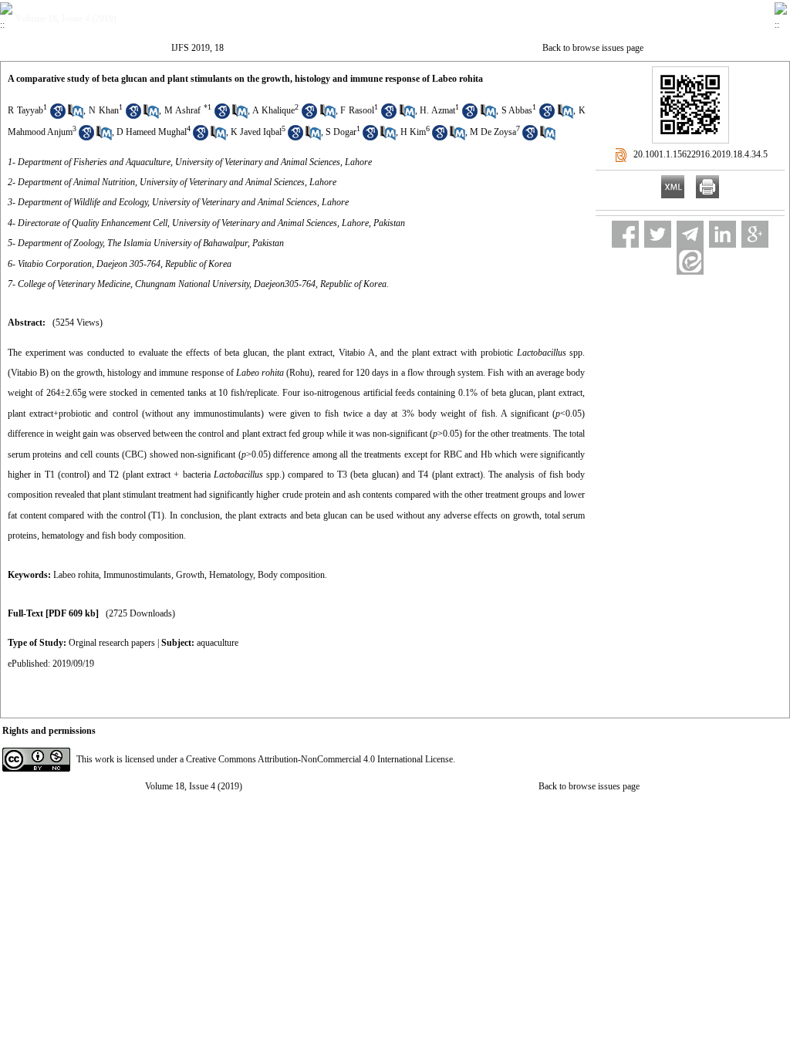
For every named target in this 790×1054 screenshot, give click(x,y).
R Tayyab (25, 110)
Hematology (231, 574)
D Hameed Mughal (151, 132)
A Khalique (273, 110)
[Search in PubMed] (75, 115)
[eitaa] (690, 261)
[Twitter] (657, 234)
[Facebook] (625, 234)
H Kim (413, 132)
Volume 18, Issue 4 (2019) (193, 786)
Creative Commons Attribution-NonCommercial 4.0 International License (319, 759)
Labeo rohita (76, 574)
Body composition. (292, 574)
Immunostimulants (137, 574)
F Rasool (357, 110)
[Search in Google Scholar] (58, 115)
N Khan (104, 110)
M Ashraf (182, 110)
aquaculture (217, 642)
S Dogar (341, 132)
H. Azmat (437, 110)
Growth (190, 574)
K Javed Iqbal (256, 132)
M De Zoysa (493, 132)
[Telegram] (690, 234)
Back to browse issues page (592, 47)
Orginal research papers (112, 642)
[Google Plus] (754, 234)
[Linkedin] (722, 234)
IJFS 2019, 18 (197, 47)
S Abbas (517, 110)
